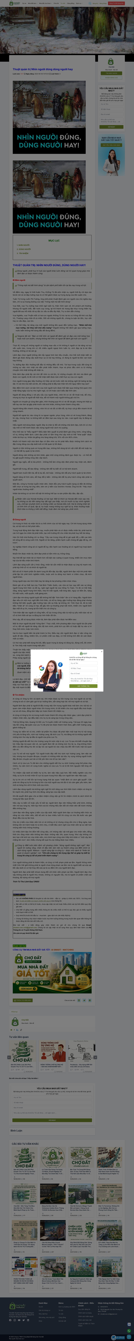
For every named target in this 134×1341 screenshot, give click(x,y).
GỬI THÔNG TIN (83, 686)
